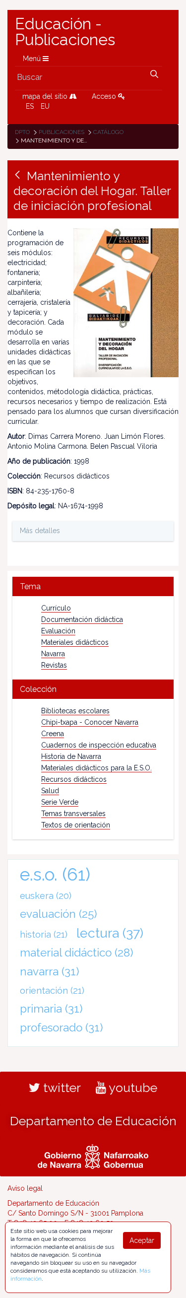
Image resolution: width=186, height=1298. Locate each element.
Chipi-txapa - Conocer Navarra (89, 722)
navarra (49, 971)
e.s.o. (55, 874)
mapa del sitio (45, 96)
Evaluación (58, 631)
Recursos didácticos (74, 779)
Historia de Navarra (71, 756)
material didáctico (76, 952)
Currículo (56, 608)
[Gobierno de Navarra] (93, 1155)
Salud (50, 791)
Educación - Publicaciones (65, 32)
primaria (51, 1008)
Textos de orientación (75, 825)
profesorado (61, 1027)
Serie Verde (59, 802)
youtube (131, 1087)
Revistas (54, 665)
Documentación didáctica (82, 619)
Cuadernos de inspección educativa (98, 745)
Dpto (22, 132)
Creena (52, 734)
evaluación (58, 913)
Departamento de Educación (93, 1120)
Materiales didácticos (75, 642)
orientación (52, 990)
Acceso (105, 96)
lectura (109, 933)
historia (43, 934)
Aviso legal (25, 1188)
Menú (33, 59)
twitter (60, 1087)
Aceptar (141, 1240)
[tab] (93, 586)
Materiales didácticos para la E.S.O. (96, 768)
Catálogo (108, 132)
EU (45, 106)
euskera (45, 895)
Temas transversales (73, 814)
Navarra (53, 654)
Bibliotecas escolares (75, 711)
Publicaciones (61, 132)
